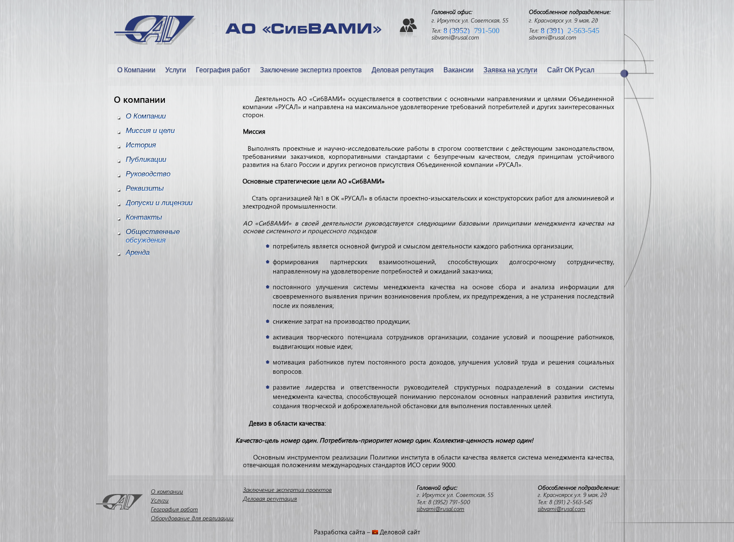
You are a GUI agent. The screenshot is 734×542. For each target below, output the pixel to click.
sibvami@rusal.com (455, 37)
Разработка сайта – (343, 531)
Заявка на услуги (510, 69)
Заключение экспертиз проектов (311, 69)
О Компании (136, 69)
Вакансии (458, 69)
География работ (223, 69)
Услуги (175, 69)
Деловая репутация (403, 69)
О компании (167, 491)
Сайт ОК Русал (570, 69)
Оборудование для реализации (192, 518)
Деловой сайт (400, 531)
